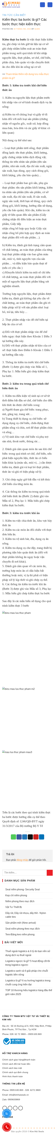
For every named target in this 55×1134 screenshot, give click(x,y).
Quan (37, 29)
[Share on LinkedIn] (41, 837)
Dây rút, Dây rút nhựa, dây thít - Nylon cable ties (25, 915)
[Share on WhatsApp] (13, 837)
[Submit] (50, 873)
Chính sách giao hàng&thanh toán (18, 1059)
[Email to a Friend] (30, 837)
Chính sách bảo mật (12, 1068)
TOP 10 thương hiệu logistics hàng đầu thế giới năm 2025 (28, 992)
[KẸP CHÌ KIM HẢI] (18, 5)
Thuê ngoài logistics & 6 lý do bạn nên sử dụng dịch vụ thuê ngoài (27, 953)
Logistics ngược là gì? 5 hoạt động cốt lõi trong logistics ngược (27, 963)
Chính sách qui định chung (15, 1072)
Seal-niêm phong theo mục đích (22, 928)
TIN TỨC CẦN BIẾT (14, 15)
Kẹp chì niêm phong (16, 895)
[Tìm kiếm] (42, 4)
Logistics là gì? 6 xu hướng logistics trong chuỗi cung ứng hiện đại (27, 982)
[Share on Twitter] (24, 837)
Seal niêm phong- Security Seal (22, 889)
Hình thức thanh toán (12, 1076)
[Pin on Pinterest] (35, 837)
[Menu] (50, 4)
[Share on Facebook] (19, 837)
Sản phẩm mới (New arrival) (20, 922)
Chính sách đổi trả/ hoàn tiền (16, 1064)
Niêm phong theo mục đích (19, 901)
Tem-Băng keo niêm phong (20, 934)
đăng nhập (22, 860)
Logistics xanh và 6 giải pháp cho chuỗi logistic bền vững (26, 973)
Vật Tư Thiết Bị (13, 907)
